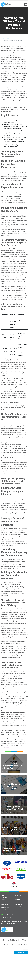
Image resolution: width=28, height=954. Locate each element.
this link (7, 747)
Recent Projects (4, 904)
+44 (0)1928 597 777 (8, 944)
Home (2, 38)
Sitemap (2, 947)
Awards (16, 902)
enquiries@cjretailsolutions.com (10, 915)
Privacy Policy (18, 909)
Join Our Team (18, 895)
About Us (3, 902)
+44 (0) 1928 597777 (8, 917)
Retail (7, 38)
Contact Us (21, 952)
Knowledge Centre (5, 907)
